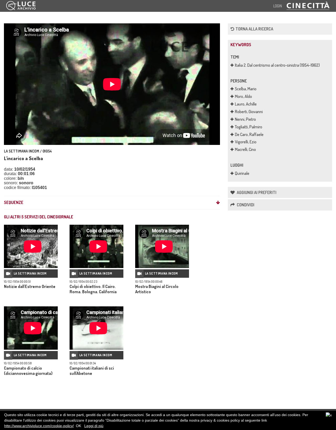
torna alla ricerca (254, 29)
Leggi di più (93, 426)
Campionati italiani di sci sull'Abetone (92, 370)
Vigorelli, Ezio (245, 141)
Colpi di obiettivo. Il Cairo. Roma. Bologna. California (93, 289)
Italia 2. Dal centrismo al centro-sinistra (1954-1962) (277, 65)
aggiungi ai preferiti (256, 192)
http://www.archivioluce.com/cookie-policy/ (39, 426)
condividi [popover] (245, 204)
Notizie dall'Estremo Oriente (29, 286)
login (277, 6)
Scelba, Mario (245, 88)
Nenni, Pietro (245, 119)
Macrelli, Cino (245, 149)
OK (78, 426)
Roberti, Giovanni (249, 111)
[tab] (112, 202)
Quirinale (242, 173)
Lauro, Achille (246, 104)
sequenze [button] (13, 202)
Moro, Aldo (243, 96)
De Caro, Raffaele (249, 134)
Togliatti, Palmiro (248, 126)
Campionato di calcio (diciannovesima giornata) (28, 370)
